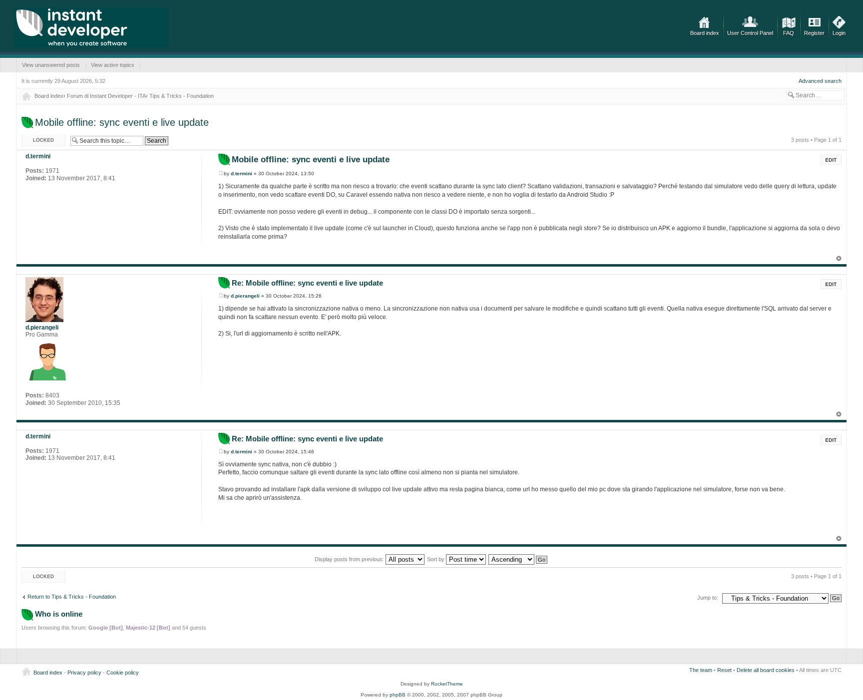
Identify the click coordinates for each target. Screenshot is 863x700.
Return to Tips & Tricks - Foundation (71, 597)
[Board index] (91, 27)
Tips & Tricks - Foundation (181, 96)
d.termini (241, 173)
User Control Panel (750, 33)
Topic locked (36, 137)
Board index (704, 33)
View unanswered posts (51, 65)
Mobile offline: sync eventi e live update (122, 122)
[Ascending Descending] (518, 559)
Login (839, 33)
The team (700, 670)
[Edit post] (831, 160)
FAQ (788, 33)
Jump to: (707, 598)
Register (814, 33)
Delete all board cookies (766, 670)
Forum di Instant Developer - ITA (106, 96)
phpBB (398, 695)
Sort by (436, 559)
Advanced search (820, 81)
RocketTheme (447, 684)
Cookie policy (122, 673)
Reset (724, 670)
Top (839, 258)
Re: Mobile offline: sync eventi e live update (307, 283)
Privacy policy (84, 673)
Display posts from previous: (350, 559)
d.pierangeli (245, 296)
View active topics (112, 65)
